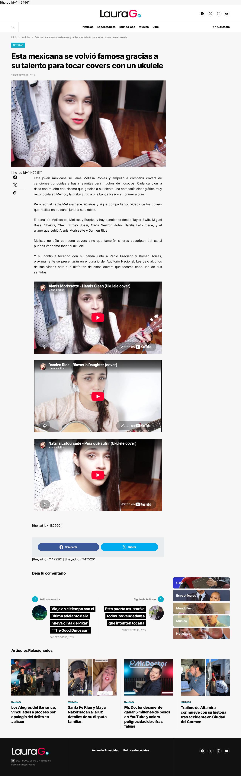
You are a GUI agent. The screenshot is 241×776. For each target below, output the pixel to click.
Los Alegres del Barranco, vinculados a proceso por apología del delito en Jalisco (33, 714)
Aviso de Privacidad (106, 750)
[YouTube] (227, 13)
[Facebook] (202, 13)
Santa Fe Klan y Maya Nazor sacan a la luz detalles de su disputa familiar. (87, 714)
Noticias (25, 37)
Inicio (14, 37)
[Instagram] (219, 13)
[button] (13, 27)
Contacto (223, 27)
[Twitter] (210, 13)
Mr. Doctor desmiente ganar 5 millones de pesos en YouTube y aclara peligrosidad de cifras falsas (147, 717)
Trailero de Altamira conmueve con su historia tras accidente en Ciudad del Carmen (203, 714)
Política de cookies (136, 750)
